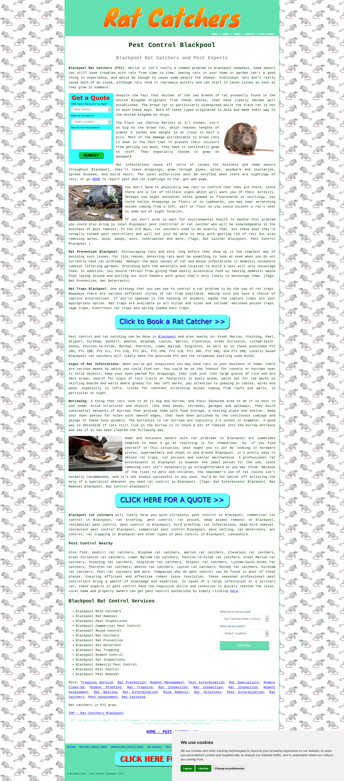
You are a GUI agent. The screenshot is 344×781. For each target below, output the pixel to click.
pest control (201, 572)
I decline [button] (203, 768)
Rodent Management (167, 682)
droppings (160, 202)
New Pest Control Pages (93, 747)
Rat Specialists (244, 682)
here (234, 591)
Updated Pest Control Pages (127, 747)
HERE (96, 179)
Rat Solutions (207, 692)
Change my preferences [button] (229, 768)
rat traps (264, 289)
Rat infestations (132, 165)
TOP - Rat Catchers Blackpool (96, 713)
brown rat (159, 105)
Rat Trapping (140, 687)
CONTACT (250, 34)
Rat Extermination (140, 692)
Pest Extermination (206, 682)
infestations (220, 261)
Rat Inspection (173, 687)
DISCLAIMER (266, 34)
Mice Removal (176, 692)
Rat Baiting (105, 692)
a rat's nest (263, 206)
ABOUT (237, 34)
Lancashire (238, 534)
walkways (242, 406)
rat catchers (167, 229)
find (83, 552)
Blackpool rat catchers (91, 515)
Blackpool (167, 336)
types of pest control (178, 534)
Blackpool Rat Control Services (112, 601)
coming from (150, 206)
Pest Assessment (103, 697)
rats (132, 73)
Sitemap (71, 747)
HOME (214, 34)
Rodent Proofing (105, 687)
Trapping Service (97, 682)
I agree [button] (187, 768)
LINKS (225, 34)
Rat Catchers (154, 747)
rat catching (114, 336)
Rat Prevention (132, 682)
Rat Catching (133, 697)
